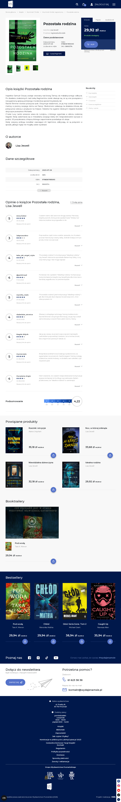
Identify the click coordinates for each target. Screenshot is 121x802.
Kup (92, 44)
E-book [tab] (87, 20)
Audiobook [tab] (109, 20)
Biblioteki (60, 730)
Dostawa (60, 755)
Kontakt (60, 745)
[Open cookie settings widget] (4, 798)
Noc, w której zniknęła (96, 428)
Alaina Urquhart (35, 431)
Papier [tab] (98, 20)
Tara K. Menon (21, 547)
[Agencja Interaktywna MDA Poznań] (113, 797)
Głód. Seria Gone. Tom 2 (74, 624)
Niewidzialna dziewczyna (41, 462)
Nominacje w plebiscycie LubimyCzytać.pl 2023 (60, 740)
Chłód (46, 624)
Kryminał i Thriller (33, 12)
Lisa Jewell (54, 30)
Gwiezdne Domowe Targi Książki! (60, 743)
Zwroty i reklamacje (60, 762)
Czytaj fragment (56, 54)
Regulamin (60, 748)
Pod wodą (20, 543)
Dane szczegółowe (95, 104)
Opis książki (93, 97)
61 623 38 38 (74, 680)
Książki (21, 12)
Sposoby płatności (60, 758)
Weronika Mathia (46, 627)
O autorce (92, 100)
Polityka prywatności (60, 752)
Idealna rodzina (92, 462)
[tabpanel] (18, 612)
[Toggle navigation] (77, 4)
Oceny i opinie (93, 108)
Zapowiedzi (60, 733)
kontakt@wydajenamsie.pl (85, 689)
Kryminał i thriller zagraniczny (52, 12)
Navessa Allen (103, 627)
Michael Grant (74, 627)
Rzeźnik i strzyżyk (37, 428)
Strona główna (11, 12)
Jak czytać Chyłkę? (60, 736)
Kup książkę (93, 93)
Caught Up (103, 624)
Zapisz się (14, 682)
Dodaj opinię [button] (77, 202)
